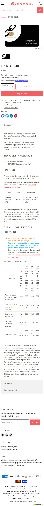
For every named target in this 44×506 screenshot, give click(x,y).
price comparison (21, 81)
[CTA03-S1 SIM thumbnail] (6, 56)
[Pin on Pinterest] (15, 116)
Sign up (35, 422)
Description (8, 125)
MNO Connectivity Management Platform (20, 491)
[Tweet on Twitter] (7, 116)
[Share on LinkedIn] (11, 116)
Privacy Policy (12, 496)
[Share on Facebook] (3, 116)
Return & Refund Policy (26, 496)
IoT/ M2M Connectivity (18, 486)
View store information (11, 108)
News (38, 493)
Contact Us (28, 498)
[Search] (40, 10)
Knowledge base (7, 493)
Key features (8, 383)
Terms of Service (17, 498)
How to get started (10, 390)
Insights (17, 493)
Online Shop (33, 486)
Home (3, 17)
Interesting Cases (28, 493)
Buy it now (22, 94)
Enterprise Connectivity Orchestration (20, 489)
